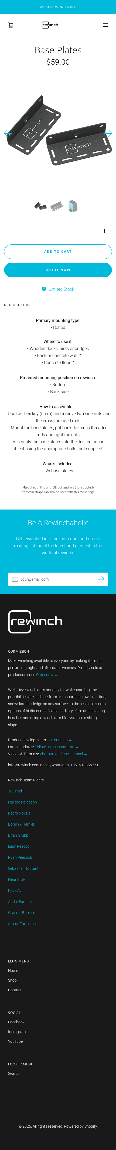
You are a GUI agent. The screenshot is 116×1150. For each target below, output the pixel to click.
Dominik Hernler (21, 824)
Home (13, 970)
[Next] (108, 133)
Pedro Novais (19, 813)
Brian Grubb (18, 835)
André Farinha (20, 901)
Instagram (17, 1032)
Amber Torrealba (22, 924)
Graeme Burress (21, 912)
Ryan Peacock (20, 857)
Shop (12, 980)
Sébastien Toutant (23, 868)
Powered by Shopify (80, 1126)
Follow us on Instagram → (57, 747)
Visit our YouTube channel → (63, 754)
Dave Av (15, 890)
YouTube (15, 1041)
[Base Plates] (40, 206)
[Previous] (8, 133)
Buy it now (58, 270)
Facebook (16, 1022)
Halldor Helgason (22, 802)
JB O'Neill (15, 791)
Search (14, 1073)
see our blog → (59, 740)
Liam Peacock (19, 846)
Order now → (47, 675)
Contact (15, 990)
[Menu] (105, 25)
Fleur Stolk (17, 879)
